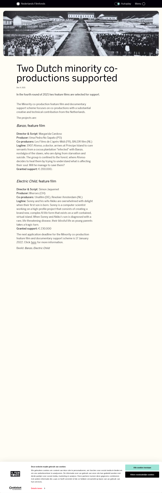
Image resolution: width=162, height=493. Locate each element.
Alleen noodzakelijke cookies (142, 475)
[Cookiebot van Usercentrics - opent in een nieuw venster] (15, 488)
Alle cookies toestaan (142, 468)
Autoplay (126, 4)
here (33, 242)
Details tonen (36, 488)
